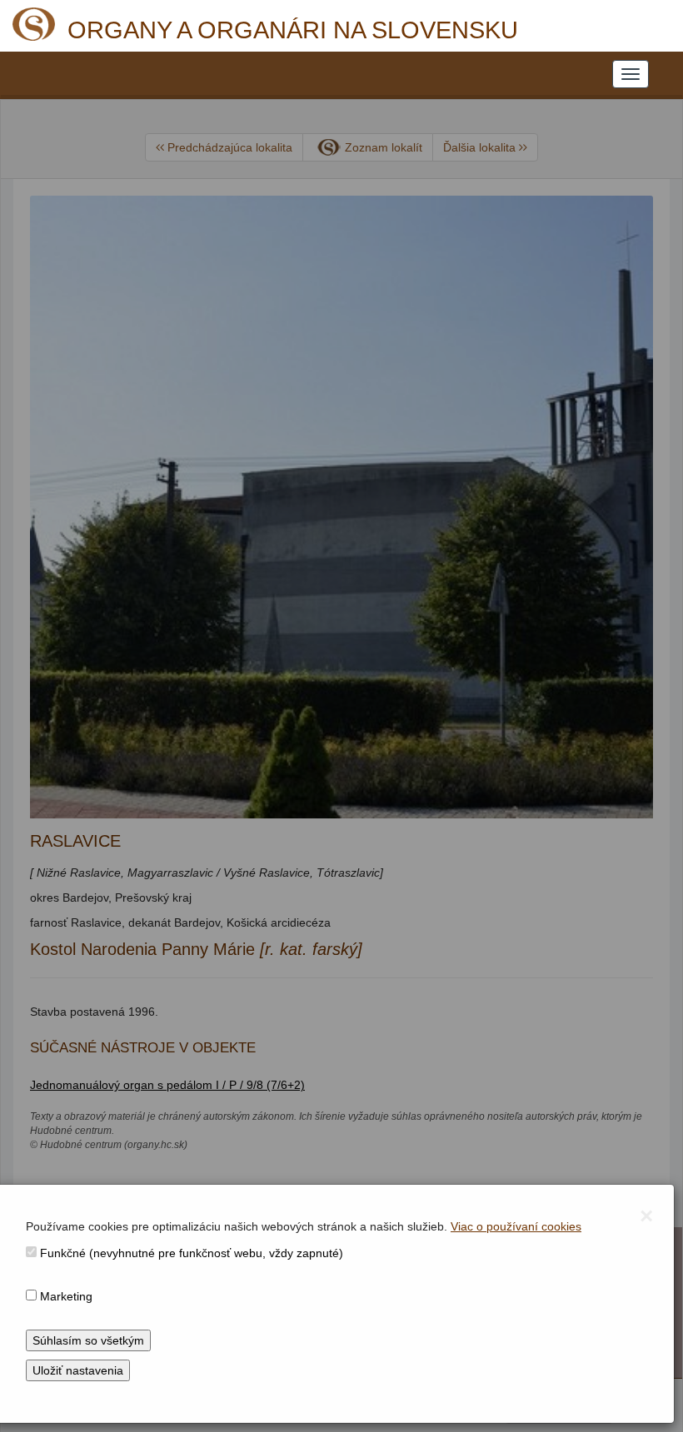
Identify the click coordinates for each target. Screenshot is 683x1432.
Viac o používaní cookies (516, 1226)
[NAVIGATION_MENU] (630, 74)
